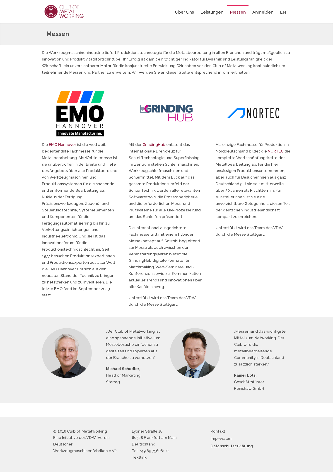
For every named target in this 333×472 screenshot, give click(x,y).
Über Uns (184, 12)
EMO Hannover (62, 144)
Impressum (221, 438)
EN (283, 12)
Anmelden (262, 12)
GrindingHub (153, 144)
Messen (238, 12)
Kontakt (218, 431)
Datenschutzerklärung (232, 446)
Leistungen (211, 12)
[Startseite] (64, 11)
